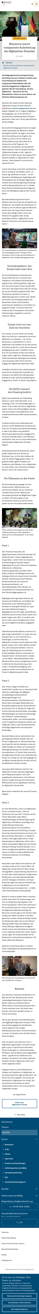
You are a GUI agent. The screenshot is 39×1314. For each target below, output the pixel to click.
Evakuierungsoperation (21, 108)
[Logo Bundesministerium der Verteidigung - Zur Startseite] (10, 4)
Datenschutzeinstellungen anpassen (13, 1243)
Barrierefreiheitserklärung (10, 1249)
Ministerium (7, 1122)
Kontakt (4, 1255)
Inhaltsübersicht (7, 1260)
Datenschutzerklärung (9, 1238)
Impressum (5, 1232)
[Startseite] (3, 63)
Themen (5, 1127)
